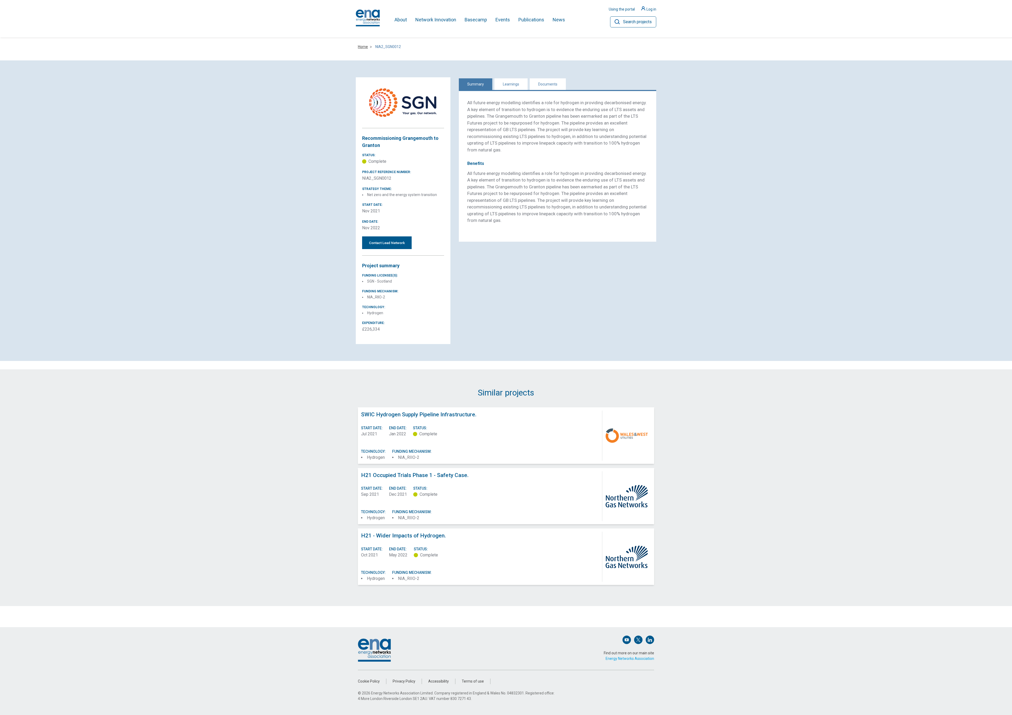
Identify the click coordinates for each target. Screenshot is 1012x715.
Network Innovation (435, 19)
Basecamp (476, 19)
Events (502, 19)
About (401, 19)
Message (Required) (468, 366)
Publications (531, 19)
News (559, 19)
